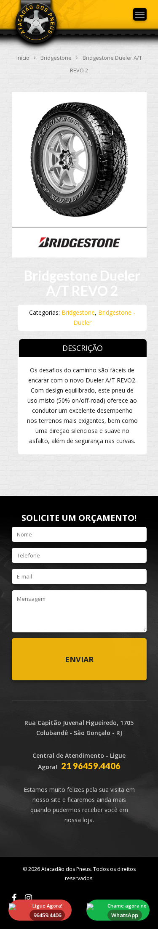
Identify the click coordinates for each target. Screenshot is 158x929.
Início (22, 57)
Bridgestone (56, 57)
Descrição (82, 348)
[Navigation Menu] (140, 14)
